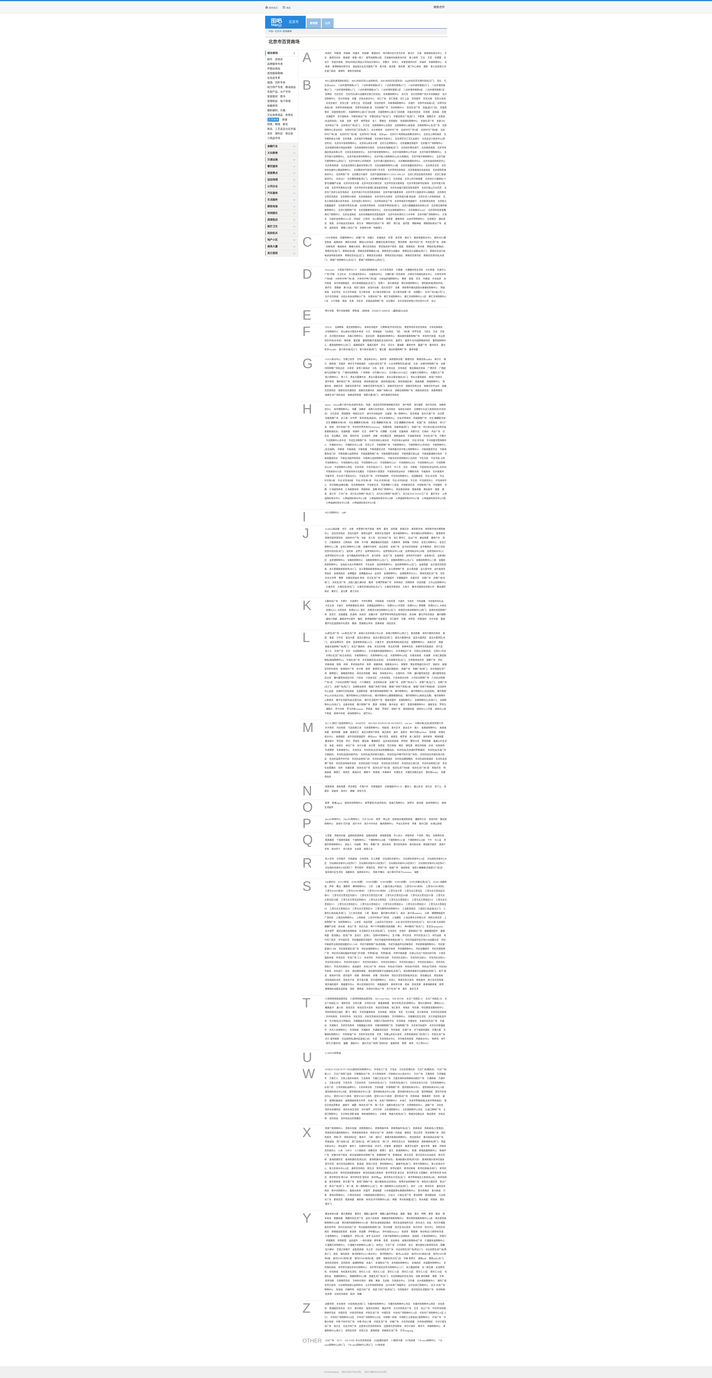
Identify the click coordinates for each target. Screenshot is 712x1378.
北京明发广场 (342, 174)
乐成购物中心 (359, 651)
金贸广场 (387, 555)
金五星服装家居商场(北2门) (372, 569)
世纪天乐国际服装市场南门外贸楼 (348, 953)
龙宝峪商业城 (380, 682)
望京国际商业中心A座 (433, 1087)
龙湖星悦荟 (361, 691)
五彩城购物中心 (392, 1109)
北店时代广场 (391, 130)
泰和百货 (345, 1003)
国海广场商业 (435, 377)
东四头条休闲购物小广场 (353, 296)
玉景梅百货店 (343, 1280)
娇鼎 (357, 542)
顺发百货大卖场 (406, 980)
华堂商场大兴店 (334, 471)
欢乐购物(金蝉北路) (339, 485)
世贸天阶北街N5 (352, 962)
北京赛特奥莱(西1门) (357, 179)
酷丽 (354, 623)
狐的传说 (354, 436)
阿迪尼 (328, 53)
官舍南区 (402, 368)
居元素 (344, 591)
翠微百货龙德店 (374, 255)
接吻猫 (406, 542)
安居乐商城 (337, 62)
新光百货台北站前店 (426, 1155)
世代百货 (406, 935)
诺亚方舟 (361, 791)
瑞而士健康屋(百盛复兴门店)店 (427, 867)
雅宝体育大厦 (331, 1214)
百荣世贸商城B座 (343, 107)
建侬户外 (435, 538)
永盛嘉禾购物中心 (432, 1263)
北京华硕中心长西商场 (360, 161)
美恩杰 (403, 732)
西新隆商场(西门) (430, 1141)
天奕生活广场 (438, 1034)
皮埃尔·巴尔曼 (343, 823)
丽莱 (339, 664)
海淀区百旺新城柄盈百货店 (386, 405)
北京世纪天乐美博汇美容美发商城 (371, 188)
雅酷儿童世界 (370, 1214)
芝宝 (416, 1308)
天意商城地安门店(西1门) (416, 1034)
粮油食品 (290, 87)
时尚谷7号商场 (429, 966)
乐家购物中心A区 (379, 655)
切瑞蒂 (357, 844)
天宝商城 (382, 1012)
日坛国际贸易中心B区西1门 (342, 863)
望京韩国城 (427, 1091)
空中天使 (433, 619)
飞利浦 (406, 331)
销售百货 (372, 1150)
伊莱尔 (443, 1236)
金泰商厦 (423, 564)
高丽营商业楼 (396, 359)
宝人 (374, 121)
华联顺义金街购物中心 (374, 458)
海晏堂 (362, 409)
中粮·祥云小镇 (364, 1321)
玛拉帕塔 (341, 727)
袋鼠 (411, 278)
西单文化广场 (377, 1133)
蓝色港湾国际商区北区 (397, 642)
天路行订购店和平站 (384, 1021)
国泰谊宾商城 (354, 395)
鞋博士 (383, 1150)
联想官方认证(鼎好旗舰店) (386, 669)
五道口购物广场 (433, 1109)
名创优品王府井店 (390, 763)
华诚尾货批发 (414, 436)
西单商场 (417, 1128)
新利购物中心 (386, 1164)
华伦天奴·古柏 (438, 458)
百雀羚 (411, 103)
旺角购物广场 (392, 1087)
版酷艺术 (431, 116)
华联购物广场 (383, 445)
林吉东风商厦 (363, 673)
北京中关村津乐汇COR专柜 (401, 214)
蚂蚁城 (385, 727)
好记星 (441, 413)
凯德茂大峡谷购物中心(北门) (381, 610)
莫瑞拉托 (356, 772)
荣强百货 (370, 867)
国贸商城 (356, 381)
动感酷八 (417, 292)
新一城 (350, 1186)
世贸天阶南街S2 (389, 962)
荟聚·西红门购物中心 (383, 489)
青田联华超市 (429, 844)
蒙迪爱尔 (329, 741)
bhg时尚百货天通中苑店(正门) (419, 81)
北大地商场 (376, 130)
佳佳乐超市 (353, 533)
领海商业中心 (386, 673)
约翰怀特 (349, 1289)
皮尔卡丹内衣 (371, 823)
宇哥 (441, 1276)
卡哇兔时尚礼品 (436, 601)
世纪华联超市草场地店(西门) (389, 940)
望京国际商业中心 (411, 1087)
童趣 (345, 1043)
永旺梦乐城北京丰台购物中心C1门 (386, 1267)
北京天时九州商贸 (383, 196)
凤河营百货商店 (337, 336)
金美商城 (399, 555)
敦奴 (344, 301)
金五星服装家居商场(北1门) (342, 569)
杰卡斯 (365, 542)
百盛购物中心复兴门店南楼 (391, 112)
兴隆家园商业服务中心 (374, 1195)
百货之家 (344, 103)
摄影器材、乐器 (276, 110)
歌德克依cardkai (424, 359)
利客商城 (329, 664)
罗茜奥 (369, 709)
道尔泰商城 (393, 283)
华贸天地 (359, 467)
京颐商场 (409, 582)
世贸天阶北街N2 (418, 957)
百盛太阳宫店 (414, 112)
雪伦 (442, 1199)
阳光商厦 (387, 1227)
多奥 (351, 301)
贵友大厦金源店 (376, 377)
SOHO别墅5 (357, 882)
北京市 (278, 31)
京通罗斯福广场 (383, 582)
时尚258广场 (370, 966)
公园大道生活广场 (377, 364)
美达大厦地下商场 (370, 732)
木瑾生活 (398, 772)
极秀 (379, 529)
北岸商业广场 (331, 125)
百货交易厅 (331, 103)
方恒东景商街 (436, 327)
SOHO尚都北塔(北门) (419, 882)
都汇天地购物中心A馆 (415, 296)
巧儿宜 (438, 840)
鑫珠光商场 (355, 1190)
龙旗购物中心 (405, 700)
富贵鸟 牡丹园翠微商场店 (417, 340)
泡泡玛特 (433, 819)
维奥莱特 (426, 1096)
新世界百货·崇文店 (395, 1173)
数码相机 (366, 975)
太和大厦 (357, 1003)
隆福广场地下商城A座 (400, 686)
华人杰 (397, 467)
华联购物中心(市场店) (419, 445)
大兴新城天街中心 (357, 274)
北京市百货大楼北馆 (372, 183)
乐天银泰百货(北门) (396, 660)
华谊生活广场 (366, 476)
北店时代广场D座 (348, 134)
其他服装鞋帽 (275, 73)
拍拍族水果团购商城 (402, 819)
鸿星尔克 (415, 431)
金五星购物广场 (396, 569)
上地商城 (360, 917)
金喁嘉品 (351, 573)
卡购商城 (379, 601)
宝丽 (349, 121)
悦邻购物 (440, 1289)
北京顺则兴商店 (348, 196)
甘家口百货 (348, 359)
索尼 (405, 989)
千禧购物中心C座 (396, 840)
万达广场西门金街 (343, 1074)
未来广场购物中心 (388, 1100)
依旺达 (379, 1245)
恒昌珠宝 (432, 422)
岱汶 (418, 278)
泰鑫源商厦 (383, 1003)
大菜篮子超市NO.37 (347, 270)
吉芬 (344, 529)
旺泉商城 (414, 1096)
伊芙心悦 (359, 1236)
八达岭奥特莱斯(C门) (395, 85)
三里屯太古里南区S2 (347, 904)
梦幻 (348, 741)
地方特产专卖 (275, 87)
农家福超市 (376, 786)
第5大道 (347, 287)
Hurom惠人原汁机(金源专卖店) (348, 405)
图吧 (276, 22)
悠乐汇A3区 (393, 1272)
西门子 (386, 1141)
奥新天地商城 (354, 71)
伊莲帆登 (341, 1240)
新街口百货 (371, 1164)
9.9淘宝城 (380, 1345)
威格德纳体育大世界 (355, 1100)
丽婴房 (404, 664)
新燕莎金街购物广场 (409, 1182)
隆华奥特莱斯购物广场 (381, 691)
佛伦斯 (347, 340)
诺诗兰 (344, 791)
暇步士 (353, 1146)
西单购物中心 (366, 1128)
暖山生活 (418, 786)
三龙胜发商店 (409, 908)
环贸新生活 (372, 485)
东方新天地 (364, 292)
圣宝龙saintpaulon (434, 926)
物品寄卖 (431, 1114)
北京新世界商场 (367, 205)
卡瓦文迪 (329, 605)
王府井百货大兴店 (419, 1083)
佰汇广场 (381, 98)
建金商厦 (424, 538)
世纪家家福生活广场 (349, 949)
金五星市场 (426, 569)
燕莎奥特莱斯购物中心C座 (355, 1223)
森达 (402, 913)
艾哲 (430, 57)
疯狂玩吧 (370, 336)
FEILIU (328, 327)
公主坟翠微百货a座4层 (400, 364)
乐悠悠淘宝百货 (416, 660)
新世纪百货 (382, 1168)
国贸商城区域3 (405, 381)
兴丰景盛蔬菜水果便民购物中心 (399, 1190)
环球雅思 (437, 485)
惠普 (437, 489)
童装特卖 (394, 1043)
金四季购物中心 (384, 564)
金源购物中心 (390, 573)
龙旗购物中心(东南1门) (426, 700)
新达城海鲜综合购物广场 (362, 1155)
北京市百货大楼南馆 (394, 183)
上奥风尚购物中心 (345, 917)
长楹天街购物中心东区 (399, 1304)
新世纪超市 (395, 1168)
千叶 (430, 840)
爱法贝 (411, 53)
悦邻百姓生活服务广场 (422, 1289)
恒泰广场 (416, 427)
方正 (368, 331)
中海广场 (436, 1317)
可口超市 (394, 619)
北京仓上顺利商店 (432, 134)
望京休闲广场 (401, 1096)
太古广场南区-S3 (414, 998)
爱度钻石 (375, 53)
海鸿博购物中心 (341, 409)
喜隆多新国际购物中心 (396, 1137)
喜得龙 (407, 1133)
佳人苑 (371, 538)
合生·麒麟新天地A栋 (336, 422)
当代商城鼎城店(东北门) (364, 283)
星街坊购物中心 (337, 1195)
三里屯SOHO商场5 (355, 891)
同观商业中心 (422, 1039)
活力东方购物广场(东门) (362, 494)
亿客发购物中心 (429, 1236)
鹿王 (402, 704)
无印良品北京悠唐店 (351, 1118)
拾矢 (347, 971)
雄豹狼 (360, 1199)
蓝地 (348, 642)
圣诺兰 (358, 935)
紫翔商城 (374, 1330)
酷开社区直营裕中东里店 (337, 623)
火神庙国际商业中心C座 (407, 498)
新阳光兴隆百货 (429, 1182)
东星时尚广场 (374, 296)
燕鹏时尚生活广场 (354, 1218)
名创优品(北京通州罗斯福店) (411, 750)
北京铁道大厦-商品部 (405, 196)
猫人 (416, 727)
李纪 (440, 660)
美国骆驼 (340, 736)
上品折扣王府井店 (384, 922)
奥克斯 (392, 66)
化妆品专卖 (273, 77)
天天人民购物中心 (338, 1030)
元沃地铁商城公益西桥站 (350, 1285)
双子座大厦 (362, 980)
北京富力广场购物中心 (432, 143)
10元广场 (329, 1340)
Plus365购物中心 (352, 819)
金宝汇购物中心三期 (350, 547)
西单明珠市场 (381, 1128)
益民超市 (353, 1240)
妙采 (431, 745)
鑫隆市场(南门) (403, 1164)
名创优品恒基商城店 (382, 759)
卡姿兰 (340, 605)
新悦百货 (429, 1186)
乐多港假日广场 (403, 651)
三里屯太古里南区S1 (399, 900)
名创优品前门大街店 (369, 763)
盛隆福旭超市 (431, 931)
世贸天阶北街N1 (400, 957)
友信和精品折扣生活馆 (402, 1276)
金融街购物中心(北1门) (377, 560)
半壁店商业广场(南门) (404, 116)
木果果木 (386, 772)
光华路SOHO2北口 (398, 372)
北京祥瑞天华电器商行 (406, 201)
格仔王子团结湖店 (357, 364)
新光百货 (408, 1155)
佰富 (354, 98)
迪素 (397, 287)
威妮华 (346, 1105)
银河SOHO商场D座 (364, 1258)
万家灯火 (333, 1078)
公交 (327, 23)
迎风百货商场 (331, 1263)
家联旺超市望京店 (334, 538)
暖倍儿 (408, 786)
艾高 (419, 53)
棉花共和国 (420, 745)
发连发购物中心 (354, 327)
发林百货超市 (371, 327)
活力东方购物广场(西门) (388, 494)
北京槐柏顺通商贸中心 (409, 161)
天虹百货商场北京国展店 (377, 1016)
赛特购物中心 (359, 886)
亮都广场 (405, 669)
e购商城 (365, 311)
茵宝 (335, 1254)
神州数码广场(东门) (414, 926)
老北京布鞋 (379, 646)
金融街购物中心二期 (426, 560)
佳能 (363, 538)
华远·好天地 (431, 476)
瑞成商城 (405, 867)
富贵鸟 (399, 340)
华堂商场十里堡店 (376, 471)
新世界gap (376, 1177)
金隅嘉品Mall (365, 573)
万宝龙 (393, 1069)
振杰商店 (359, 1308)
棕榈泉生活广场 (390, 1330)
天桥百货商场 (347, 1025)
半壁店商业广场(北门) (380, 116)
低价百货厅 (387, 287)
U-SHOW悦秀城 (333, 1053)
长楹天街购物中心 (376, 1304)
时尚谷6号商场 (412, 966)
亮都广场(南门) (420, 669)
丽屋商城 (378, 664)
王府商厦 (379, 1087)
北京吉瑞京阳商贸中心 (434, 161)
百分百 (404, 94)
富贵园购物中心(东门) (340, 345)
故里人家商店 (363, 368)
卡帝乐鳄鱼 (366, 601)
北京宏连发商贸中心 (355, 152)
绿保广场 (395, 709)
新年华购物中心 (421, 1164)
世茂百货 (340, 957)
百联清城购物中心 (397, 103)
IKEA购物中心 (332, 512)
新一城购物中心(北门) (367, 1186)
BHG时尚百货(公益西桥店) (365, 81)
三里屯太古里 (395, 891)
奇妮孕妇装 (339, 835)
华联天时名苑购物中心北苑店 (402, 458)
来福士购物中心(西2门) (397, 633)
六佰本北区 (371, 678)
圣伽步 (402, 931)
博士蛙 (396, 223)
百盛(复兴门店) (430, 107)
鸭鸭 (423, 1214)
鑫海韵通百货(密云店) (356, 1159)
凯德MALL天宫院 (396, 605)
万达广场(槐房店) (425, 1069)
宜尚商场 (394, 1240)
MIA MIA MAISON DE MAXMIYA (385, 723)
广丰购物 (365, 372)
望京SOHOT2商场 (363, 1096)
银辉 (378, 1258)
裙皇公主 (368, 849)
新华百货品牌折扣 (345, 1164)
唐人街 (340, 1007)
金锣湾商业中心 (372, 551)
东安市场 (336, 292)
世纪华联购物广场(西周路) (373, 944)
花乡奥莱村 (438, 471)
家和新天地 (417, 529)
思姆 (407, 984)
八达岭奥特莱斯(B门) (372, 85)
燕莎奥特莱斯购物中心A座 (419, 1218)
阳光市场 (417, 1227)
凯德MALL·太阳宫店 (336, 610)
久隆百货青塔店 (392, 587)
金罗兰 (359, 551)
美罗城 (403, 736)
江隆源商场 (334, 542)
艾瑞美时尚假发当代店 (395, 57)
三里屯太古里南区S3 (370, 904)
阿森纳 (347, 53)
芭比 (439, 81)
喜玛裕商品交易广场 (433, 1137)
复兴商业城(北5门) (348, 349)
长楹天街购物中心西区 (424, 1304)
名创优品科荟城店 (424, 759)
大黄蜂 (399, 270)
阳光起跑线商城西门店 (370, 1227)
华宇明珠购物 (381, 476)
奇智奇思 (409, 835)
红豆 (364, 431)
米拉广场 (350, 745)
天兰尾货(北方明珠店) (340, 1021)
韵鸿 (352, 1294)
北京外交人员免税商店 (429, 196)
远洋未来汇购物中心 (418, 1285)
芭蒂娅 (328, 94)
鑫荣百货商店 (358, 1168)
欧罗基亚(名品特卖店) (376, 803)
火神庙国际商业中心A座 (355, 498)
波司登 (406, 223)
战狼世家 (329, 1304)
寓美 (377, 1280)
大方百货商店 (386, 270)
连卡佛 (359, 669)
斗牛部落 (335, 301)
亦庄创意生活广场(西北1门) (409, 1249)
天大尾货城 (422, 1012)
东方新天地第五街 (381, 292)
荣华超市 (359, 867)
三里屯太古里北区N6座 (396, 895)
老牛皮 (439, 646)
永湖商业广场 (382, 1263)
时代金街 (436, 935)
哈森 (368, 405)
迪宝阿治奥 (373, 287)
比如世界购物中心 (416, 219)
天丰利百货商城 (438, 1012)
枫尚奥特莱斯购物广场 (409, 336)
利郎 (346, 664)
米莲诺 (381, 745)
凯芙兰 (332, 614)
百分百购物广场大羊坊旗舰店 (425, 94)
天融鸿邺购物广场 (384, 1025)
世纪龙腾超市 (422, 949)
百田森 (435, 112)
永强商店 (416, 1263)
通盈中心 (354, 1043)
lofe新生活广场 (349, 633)
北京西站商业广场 (383, 201)
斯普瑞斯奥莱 (430, 984)
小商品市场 (273, 138)
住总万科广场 (349, 1326)
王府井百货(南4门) (398, 1083)
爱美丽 (346, 57)
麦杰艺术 (395, 727)
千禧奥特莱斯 (343, 840)
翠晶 (401, 246)
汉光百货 (334, 413)
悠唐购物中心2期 (358, 1276)
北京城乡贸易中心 (383, 139)
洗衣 (269, 133)
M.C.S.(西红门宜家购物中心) (339, 723)
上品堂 (357, 922)
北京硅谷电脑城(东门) (387, 147)
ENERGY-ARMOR (381, 311)
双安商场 (384, 975)
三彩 (371, 886)
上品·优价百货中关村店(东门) (409, 922)
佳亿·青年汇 (400, 538)
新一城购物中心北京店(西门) (394, 1186)
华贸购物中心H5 (426, 462)
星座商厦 (349, 1199)
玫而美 (432, 732)
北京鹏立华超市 (359, 174)
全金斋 (358, 849)
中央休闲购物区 (425, 1321)
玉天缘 (411, 1280)
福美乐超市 (372, 345)
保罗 (356, 121)
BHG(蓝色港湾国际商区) (337, 81)
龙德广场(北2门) (427, 682)
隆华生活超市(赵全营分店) (349, 700)
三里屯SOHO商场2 (435, 886)
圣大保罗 (329, 931)
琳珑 (375, 673)
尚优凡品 (363, 926)
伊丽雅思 (330, 1240)
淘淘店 (406, 1007)
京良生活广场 (339, 582)
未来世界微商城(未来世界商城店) (425, 1100)
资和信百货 (350, 1330)
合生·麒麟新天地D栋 (404, 422)
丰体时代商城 (429, 336)
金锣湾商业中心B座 (414, 551)
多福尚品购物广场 (374, 301)
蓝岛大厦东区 (363, 637)
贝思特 (366, 219)
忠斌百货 (342, 1313)
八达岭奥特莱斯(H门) (368, 90)
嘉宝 (386, 529)
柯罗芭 (411, 619)
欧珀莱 (420, 803)
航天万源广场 (428, 413)
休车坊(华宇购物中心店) (378, 1199)
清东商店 (386, 844)
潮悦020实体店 (366, 242)
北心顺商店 (377, 219)
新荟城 (360, 1164)
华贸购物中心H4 (407, 462)
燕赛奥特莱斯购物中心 (393, 1218)
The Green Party (382, 998)
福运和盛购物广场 (397, 349)
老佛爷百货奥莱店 (424, 646)
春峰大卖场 (354, 246)
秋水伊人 (336, 849)
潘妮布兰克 (420, 819)
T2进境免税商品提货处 (336, 998)
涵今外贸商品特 (374, 413)
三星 (367, 913)
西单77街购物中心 (334, 1128)
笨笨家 (389, 219)
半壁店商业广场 (359, 116)
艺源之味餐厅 (343, 1249)
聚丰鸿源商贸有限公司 (423, 587)
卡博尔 (343, 601)
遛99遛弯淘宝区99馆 (344, 678)
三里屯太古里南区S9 (362, 908)
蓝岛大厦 (350, 637)
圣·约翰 (396, 935)
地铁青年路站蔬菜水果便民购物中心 (420, 287)
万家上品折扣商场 (350, 1078)
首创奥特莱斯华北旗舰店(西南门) (419, 971)
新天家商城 (334, 1182)
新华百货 (329, 1164)
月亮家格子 (403, 1289)
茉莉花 (346, 772)
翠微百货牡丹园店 (394, 255)
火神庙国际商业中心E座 (338, 503)
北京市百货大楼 (351, 183)
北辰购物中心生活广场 (428, 125)
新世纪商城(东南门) (427, 1168)
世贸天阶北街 (382, 957)
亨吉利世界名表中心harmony (366, 427)
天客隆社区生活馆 (417, 1016)
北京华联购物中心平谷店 (404, 152)
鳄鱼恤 (355, 311)
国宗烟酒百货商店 (390, 395)
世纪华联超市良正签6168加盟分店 (422, 940)
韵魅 (359, 1294)
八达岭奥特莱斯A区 (391, 90)
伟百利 (436, 1096)
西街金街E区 (350, 1137)
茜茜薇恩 (329, 840)
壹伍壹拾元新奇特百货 (427, 1245)
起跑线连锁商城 (356, 835)
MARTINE (361, 723)
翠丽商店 (410, 246)
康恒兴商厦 (331, 619)
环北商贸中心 (426, 480)
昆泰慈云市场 (366, 623)
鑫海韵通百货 (336, 1159)
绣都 (394, 1199)
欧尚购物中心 (432, 803)
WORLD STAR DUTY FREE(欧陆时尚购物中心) (348, 1069)
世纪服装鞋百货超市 (362, 940)
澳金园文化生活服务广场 (365, 66)
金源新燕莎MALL (408, 573)
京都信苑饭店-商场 (355, 578)
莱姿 (331, 637)
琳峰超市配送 (347, 673)
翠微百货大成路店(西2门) (414, 251)
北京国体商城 (428, 147)
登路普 (337, 287)
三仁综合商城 (355, 913)
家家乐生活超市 (382, 533)
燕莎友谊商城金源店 (380, 1223)
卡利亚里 (390, 601)
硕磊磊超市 (382, 984)
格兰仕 (437, 359)
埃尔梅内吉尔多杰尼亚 (394, 53)
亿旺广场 (389, 1245)
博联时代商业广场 (375, 223)
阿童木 (356, 53)
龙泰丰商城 (348, 704)
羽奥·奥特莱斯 (423, 1276)
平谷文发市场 (402, 823)
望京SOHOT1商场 (342, 1096)
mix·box (408, 723)
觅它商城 (391, 745)
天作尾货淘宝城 (405, 1039)
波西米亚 (333, 228)
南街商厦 (341, 786)
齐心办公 (398, 835)
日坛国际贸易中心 (391, 859)
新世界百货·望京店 (359, 1177)
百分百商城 (343, 98)
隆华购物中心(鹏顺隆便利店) (389, 695)
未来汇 (403, 1100)
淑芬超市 (347, 975)
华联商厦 (362, 449)
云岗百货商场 (341, 1294)
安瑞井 (422, 62)
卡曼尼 (401, 601)
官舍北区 (390, 368)
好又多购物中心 (387, 418)
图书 (282, 96)
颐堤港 (414, 1231)
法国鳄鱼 (339, 327)
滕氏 (354, 1012)
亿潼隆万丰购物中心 (335, 1245)
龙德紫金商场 (359, 686)
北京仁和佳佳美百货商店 (420, 174)
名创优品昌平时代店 (339, 759)
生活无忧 (392, 931)
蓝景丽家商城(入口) (362, 642)
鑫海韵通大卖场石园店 (433, 1159)
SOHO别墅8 (386, 882)
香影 (434, 1146)
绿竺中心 (367, 713)
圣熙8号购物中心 (381, 935)
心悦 (420, 1186)
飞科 (398, 331)
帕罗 (378, 819)
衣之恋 (369, 1249)
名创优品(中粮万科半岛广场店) (402, 754)
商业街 (289, 133)
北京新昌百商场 (427, 201)
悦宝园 (339, 1289)
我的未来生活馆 (351, 1109)
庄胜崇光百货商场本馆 (370, 1326)
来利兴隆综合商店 (431, 633)
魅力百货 (383, 736)
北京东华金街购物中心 (345, 143)
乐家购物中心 (361, 655)
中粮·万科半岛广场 (345, 1321)
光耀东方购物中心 (419, 372)
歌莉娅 (332, 364)
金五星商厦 (412, 569)
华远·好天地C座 (363, 480)
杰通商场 (395, 542)
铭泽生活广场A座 (381, 768)
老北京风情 (393, 646)
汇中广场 (343, 494)
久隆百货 (330, 587)
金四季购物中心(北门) (405, 564)
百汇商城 (393, 98)
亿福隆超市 (346, 1236)
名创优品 (356, 750)
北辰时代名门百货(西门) (357, 130)
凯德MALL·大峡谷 (437, 605)
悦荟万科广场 (363, 1289)
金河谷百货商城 (410, 547)
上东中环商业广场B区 (378, 917)
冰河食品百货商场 (345, 223)
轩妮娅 (434, 1199)
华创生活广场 (430, 436)
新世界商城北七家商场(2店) (421, 1177)
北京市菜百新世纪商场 (418, 183)
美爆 (345, 732)
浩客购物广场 (331, 418)
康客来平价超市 (347, 619)
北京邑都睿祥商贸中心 (370, 210)
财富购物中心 (346, 237)
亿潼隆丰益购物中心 (435, 1240)
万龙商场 (365, 1078)
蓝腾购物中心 (418, 642)
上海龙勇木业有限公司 (414, 917)
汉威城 (388, 413)
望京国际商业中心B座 (336, 1091)
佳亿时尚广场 (384, 538)
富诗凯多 (433, 345)
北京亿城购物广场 (347, 210)
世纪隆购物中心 (405, 949)
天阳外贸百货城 (366, 1034)
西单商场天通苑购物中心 (337, 1133)
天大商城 (410, 1012)
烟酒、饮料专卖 (276, 82)
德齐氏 (328, 287)
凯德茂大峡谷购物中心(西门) (412, 610)
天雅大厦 (436, 1030)
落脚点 (329, 709)
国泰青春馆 (436, 390)
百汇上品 (404, 98)
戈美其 (342, 364)
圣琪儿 (367, 935)
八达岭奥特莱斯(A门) (348, 85)
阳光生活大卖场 (403, 1227)
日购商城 (352, 859)
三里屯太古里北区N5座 (371, 895)
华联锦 (340, 449)
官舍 (381, 368)
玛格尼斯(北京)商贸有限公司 (429, 723)
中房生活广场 (372, 1313)
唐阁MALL (439, 1003)
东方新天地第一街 (402, 292)
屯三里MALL (422, 1043)
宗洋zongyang (406, 1330)
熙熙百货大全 (398, 1141)
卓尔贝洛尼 (409, 1326)
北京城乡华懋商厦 (363, 139)
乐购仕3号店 (440, 651)
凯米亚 (362, 614)
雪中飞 (328, 1204)
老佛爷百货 (407, 646)
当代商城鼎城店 (341, 283)
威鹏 (354, 1105)
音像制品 (272, 101)
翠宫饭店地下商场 (387, 246)
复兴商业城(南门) (368, 349)
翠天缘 (421, 246)
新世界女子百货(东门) (395, 1177)
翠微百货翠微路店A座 (368, 251)
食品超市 (356, 966)
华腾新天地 (413, 471)
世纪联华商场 (388, 949)
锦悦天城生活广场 (429, 573)
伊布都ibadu (374, 1231)
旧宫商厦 (421, 582)
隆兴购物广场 (363, 704)
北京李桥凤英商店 (396, 170)
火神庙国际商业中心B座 (381, 498)
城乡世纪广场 (416, 242)
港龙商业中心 (370, 359)
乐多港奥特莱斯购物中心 (381, 651)
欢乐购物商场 (358, 485)
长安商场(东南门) (356, 1304)
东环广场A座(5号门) (435, 292)
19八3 (339, 1340)
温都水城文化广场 (395, 1105)
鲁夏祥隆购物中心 (416, 704)
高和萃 (383, 359)
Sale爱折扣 (330, 882)
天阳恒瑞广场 (349, 1034)
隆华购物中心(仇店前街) (423, 691)
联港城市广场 (347, 669)
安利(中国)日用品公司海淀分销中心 (362, 62)
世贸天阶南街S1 (370, 962)
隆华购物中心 (401, 691)
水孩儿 (392, 980)
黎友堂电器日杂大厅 (420, 664)
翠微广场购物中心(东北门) (343, 260)
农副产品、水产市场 (279, 91)
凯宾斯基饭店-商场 (355, 605)
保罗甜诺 (365, 121)
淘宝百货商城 (382, 1007)
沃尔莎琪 (377, 1109)
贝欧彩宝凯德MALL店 (340, 219)
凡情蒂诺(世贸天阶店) (391, 327)
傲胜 (425, 66)
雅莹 (430, 1214)
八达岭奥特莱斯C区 (435, 90)
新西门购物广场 (364, 1182)
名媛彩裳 (349, 768)
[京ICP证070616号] (351, 1372)
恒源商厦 (345, 431)
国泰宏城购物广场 (404, 390)
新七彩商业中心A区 (339, 1168)
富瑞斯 (400, 345)
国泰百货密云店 (413, 386)
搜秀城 (360, 989)
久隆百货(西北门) (346, 587)
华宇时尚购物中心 (400, 476)
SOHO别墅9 (401, 882)
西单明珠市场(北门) (400, 1128)
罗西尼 (385, 709)
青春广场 (374, 844)
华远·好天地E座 (400, 480)
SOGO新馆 (343, 882)
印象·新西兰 (410, 1258)
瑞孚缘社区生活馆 (334, 872)
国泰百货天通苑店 (347, 390)
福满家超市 (359, 345)
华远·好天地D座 (382, 480)
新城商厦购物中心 (428, 1150)
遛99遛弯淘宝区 (422, 673)
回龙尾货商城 (402, 489)
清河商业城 (415, 844)
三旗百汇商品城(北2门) (429, 908)
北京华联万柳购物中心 (423, 156)
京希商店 (398, 582)
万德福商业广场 (362, 1074)
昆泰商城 (379, 623)
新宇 (413, 1186)
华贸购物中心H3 (388, 462)
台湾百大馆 (369, 1003)
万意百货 (347, 1083)
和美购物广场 (420, 418)
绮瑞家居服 (385, 835)
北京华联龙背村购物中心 (359, 156)
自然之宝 (363, 1330)
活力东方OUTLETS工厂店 (415, 494)
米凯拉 (339, 745)
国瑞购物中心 (433, 381)
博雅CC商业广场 (349, 228)
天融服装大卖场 (364, 1025)
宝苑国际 (393, 121)
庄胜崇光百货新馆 (393, 1326)
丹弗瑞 (426, 278)
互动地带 (366, 436)
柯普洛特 (422, 619)
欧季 (327, 803)
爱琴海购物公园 (374, 57)
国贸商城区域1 (371, 381)
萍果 (414, 823)
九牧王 (406, 587)
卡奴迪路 (420, 601)
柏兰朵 (360, 223)
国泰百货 (338, 386)
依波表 (353, 1231)
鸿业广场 (435, 431)
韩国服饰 (346, 413)
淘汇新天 (395, 1007)
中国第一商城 (390, 1317)
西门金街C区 (358, 1141)
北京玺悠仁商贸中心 (362, 201)
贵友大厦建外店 (358, 377)
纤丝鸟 (378, 1146)
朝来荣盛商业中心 (423, 237)
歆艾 (391, 1150)
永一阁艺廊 (427, 1267)
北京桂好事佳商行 (410, 147)
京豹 (442, 573)
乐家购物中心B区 (398, 655)
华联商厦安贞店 (377, 449)
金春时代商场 (369, 547)
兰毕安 (339, 637)
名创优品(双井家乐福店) (373, 754)
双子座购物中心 (378, 980)
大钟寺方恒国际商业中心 (420, 274)
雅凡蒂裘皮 (346, 1214)
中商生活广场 (380, 1321)
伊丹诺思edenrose (390, 1231)
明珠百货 (436, 768)
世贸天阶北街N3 (437, 957)
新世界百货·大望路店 (417, 1173)
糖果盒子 (329, 1007)
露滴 (375, 704)
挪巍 (352, 791)
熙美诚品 (329, 1141)
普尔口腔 (423, 823)
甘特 (359, 359)
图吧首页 (273, 8)
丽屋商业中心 (391, 664)
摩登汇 (337, 772)
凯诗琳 (412, 614)
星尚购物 (417, 1195)
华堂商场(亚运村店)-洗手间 (433, 467)
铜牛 (443, 1039)
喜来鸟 (362, 1137)
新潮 (414, 1150)
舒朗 (357, 975)
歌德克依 (409, 359)
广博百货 (432, 368)
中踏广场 (394, 1321)
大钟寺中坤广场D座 (367, 278)
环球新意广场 (424, 485)
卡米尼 (410, 601)
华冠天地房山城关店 (379, 440)
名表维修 (329, 750)
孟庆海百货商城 (390, 741)
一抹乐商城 (366, 1240)
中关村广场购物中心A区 (405, 1313)
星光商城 (436, 1190)
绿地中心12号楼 (424, 709)
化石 (405, 467)
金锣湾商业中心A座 (393, 551)
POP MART (367, 819)
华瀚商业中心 (336, 445)
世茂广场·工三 (354, 957)
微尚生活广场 (365, 1105)
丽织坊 (436, 664)
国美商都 (419, 381)
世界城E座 (386, 953)
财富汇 (370, 237)
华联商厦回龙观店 (390, 454)
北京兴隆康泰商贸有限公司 (415, 205)
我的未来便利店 (333, 1109)
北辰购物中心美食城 (405, 125)
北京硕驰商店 (365, 196)
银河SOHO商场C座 (342, 1258)
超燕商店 (338, 242)
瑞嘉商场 (349, 872)
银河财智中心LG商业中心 (364, 1254)
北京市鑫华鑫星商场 (393, 192)
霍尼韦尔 (435, 494)
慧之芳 (332, 494)
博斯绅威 (416, 223)
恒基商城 (387, 427)
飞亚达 (427, 331)
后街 (345, 436)
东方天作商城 (349, 292)
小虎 (340, 1150)
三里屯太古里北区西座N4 (353, 900)
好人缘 (344, 418)
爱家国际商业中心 (433, 53)
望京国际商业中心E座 (408, 1091)
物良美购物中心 (369, 1114)
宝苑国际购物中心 (409, 121)
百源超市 (330, 116)
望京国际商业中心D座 (384, 1091)
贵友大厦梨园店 (418, 377)
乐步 (348, 651)
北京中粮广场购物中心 (428, 214)
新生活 (370, 1168)
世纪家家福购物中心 (426, 944)
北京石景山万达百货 (432, 188)
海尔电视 (406, 405)
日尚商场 (364, 859)
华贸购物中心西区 (343, 467)
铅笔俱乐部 (438, 835)
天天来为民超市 (419, 1025)
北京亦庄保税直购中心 (394, 210)
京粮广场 (426, 578)
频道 (288, 8)
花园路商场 (417, 476)
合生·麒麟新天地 (437, 418)
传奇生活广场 (432, 242)
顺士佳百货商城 (435, 980)
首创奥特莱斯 (359, 971)
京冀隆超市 (402, 578)
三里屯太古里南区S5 (416, 904)
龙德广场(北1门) (409, 682)
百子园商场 (343, 116)
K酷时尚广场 (331, 601)
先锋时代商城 (365, 1146)
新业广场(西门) (336, 1186)
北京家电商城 (331, 165)
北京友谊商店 (349, 214)
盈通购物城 (358, 1263)
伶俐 (409, 673)
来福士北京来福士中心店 (371, 633)
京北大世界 (330, 578)
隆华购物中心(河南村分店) (359, 695)
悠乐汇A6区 (436, 1272)
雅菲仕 (358, 1214)
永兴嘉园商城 (412, 1267)
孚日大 (391, 345)
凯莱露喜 (343, 614)
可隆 (403, 619)
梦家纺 (356, 741)
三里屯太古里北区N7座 (422, 895)
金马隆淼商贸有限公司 (358, 555)
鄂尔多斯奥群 (343, 311)
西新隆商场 (413, 1141)
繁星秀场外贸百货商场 (415, 327)
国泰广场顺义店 (384, 390)
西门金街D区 (373, 1141)
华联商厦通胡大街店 (432, 454)
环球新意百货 (408, 485)
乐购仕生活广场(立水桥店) (339, 655)
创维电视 (330, 246)
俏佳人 (348, 844)
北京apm (383, 134)
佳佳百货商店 (338, 533)
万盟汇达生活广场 (381, 1078)
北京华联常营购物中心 (378, 152)
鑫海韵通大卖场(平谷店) (381, 1159)
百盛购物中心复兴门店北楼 (362, 112)
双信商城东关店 (333, 980)
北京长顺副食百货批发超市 (372, 214)
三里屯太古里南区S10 (422, 900)
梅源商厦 (439, 736)
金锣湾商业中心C (435, 551)
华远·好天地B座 (345, 480)
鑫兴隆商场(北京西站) (385, 1182)
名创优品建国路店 (404, 759)
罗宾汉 (442, 704)
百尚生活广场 (413, 107)
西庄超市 (342, 1146)
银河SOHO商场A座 (421, 1254)
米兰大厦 (361, 745)
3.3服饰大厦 (397, 1340)
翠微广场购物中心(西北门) (372, 260)
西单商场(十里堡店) (434, 1128)
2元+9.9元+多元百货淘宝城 (358, 1340)
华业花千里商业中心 (347, 476)
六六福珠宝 (365, 682)
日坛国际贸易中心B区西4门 (431, 863)
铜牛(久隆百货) (333, 1043)
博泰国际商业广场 (432, 223)
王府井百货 (360, 1083)
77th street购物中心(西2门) (360, 1345)
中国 (270, 31)
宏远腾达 (336, 436)
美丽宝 (394, 736)
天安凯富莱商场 (367, 1012)
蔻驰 (443, 619)
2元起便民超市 (381, 1340)
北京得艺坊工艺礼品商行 (407, 139)
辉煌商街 (365, 489)
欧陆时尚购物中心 (353, 803)
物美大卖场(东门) (397, 1114)
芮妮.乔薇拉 (379, 872)
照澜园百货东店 (337, 1308)
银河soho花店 (402, 1254)
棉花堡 (409, 745)
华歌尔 (442, 436)
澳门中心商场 (414, 66)
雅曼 (409, 1214)
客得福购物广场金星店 (376, 619)
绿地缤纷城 (408, 709)
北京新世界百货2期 (347, 205)
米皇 (331, 745)
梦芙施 (340, 741)
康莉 (360, 619)
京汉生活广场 (373, 578)
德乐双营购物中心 (410, 283)
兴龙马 (391, 1195)
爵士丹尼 (354, 591)
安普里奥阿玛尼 (409, 62)
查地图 (314, 23)
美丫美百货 (415, 736)
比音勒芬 (431, 219)
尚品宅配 (367, 922)
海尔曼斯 (418, 405)
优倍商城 (333, 1272)
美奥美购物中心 (429, 727)
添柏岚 (392, 1012)
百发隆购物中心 (391, 94)
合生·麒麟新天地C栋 (381, 422)
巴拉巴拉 (338, 94)
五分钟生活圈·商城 (349, 1114)
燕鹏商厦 (338, 1218)
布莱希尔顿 (365, 228)
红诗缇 (393, 431)
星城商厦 (377, 1190)
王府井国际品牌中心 (346, 1087)
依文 (410, 1245)
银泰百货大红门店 (392, 1258)
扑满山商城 (436, 823)
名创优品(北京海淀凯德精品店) (379, 750)
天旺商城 (395, 1030)
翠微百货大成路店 (391, 251)
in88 (344, 512)
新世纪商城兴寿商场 (373, 1173)
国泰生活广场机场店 (335, 395)
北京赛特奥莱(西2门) (380, 179)
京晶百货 (414, 578)
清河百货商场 (400, 844)
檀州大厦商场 (424, 1003)
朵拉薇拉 (390, 301)
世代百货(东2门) (422, 935)
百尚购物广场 (381, 107)
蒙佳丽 (365, 741)
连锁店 (279, 59)
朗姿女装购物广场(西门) (337, 646)
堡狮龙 (382, 121)
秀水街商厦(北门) (407, 1199)
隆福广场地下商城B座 (424, 686)
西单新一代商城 (394, 1133)
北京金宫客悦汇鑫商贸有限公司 (356, 165)
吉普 (351, 529)
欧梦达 (410, 803)
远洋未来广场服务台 (396, 1285)
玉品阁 (386, 1280)
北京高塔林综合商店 (364, 147)
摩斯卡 (367, 772)
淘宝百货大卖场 (365, 1007)
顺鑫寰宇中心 (347, 984)
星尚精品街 (430, 1195)
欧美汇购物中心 (397, 803)
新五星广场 (348, 1182)
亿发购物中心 (331, 1236)
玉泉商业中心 (398, 1280)
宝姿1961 (440, 121)
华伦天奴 (423, 458)
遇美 (370, 1280)
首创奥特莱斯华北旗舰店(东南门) (384, 971)
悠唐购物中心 (340, 1276)
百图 (444, 112)
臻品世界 (386, 1308)
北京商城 (397, 179)
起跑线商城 (371, 835)
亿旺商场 (401, 1245)
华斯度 (413, 467)
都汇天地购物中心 (393, 296)
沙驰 (427, 913)
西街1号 (338, 1137)
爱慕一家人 (357, 57)
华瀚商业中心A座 (353, 445)
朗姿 (441, 642)
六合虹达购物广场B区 (346, 682)
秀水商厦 (423, 1199)
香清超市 (397, 1146)
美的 (395, 732)
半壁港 (421, 116)
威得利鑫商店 (336, 1100)
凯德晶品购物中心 (376, 605)
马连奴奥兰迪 (354, 727)
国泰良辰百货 (422, 390)
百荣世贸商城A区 (426, 103)
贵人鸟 (344, 377)
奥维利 (341, 71)
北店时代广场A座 (409, 130)
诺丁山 (438, 786)
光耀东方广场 (437, 372)
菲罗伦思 (416, 331)
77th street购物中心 (427, 1340)
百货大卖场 (440, 98)
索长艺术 (414, 989)
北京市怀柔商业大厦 (342, 188)
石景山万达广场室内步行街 (422, 953)
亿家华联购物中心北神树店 (396, 1236)
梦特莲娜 (426, 741)
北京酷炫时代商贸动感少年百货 (369, 170)
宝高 (342, 121)
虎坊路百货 (385, 436)
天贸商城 (400, 1021)
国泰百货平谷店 (431, 386)
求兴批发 (347, 849)
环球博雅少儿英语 (390, 485)
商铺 (284, 119)
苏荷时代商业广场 (375, 989)
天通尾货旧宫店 (380, 1030)
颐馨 (442, 1245)
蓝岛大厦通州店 (403, 637)
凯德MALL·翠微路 (416, 605)
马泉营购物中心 (372, 727)
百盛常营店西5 (339, 112)
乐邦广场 (338, 651)
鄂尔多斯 (329, 311)
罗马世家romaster (355, 709)
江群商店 (347, 542)
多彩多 (359, 301)
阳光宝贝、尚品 (423, 1223)
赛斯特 (346, 886)
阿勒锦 (337, 53)
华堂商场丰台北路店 (354, 471)
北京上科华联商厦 (414, 179)
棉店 (401, 745)
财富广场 (360, 237)
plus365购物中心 (333, 819)
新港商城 (397, 1155)
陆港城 (383, 704)
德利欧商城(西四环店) (432, 283)
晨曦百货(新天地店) (385, 242)
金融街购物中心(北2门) (402, 560)
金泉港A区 (429, 555)
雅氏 (416, 1214)
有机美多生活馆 (348, 1272)
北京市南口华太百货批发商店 (366, 192)
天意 (379, 1034)
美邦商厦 (336, 732)
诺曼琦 (335, 791)
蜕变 (411, 1043)
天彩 (400, 1012)
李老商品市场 (357, 664)
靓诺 (371, 582)
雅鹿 (402, 1214)
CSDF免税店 (331, 237)
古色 (374, 368)
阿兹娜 (365, 53)
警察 (341, 578)
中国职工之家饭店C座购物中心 (414, 1317)
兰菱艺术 (379, 642)
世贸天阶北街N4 (333, 962)
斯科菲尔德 (396, 984)
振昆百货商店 (372, 1308)
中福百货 (386, 1313)
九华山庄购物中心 (437, 582)
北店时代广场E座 (368, 134)
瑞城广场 (393, 867)
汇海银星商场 (352, 489)
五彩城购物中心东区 (413, 1109)
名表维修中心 (343, 750)
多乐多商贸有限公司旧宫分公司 (413, 301)
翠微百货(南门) (332, 251)
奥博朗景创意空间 (341, 66)
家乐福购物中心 (401, 533)
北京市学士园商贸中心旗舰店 (420, 192)
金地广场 (394, 547)
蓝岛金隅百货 (336, 642)
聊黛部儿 (333, 673)
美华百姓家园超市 (356, 736)
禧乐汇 (378, 1137)
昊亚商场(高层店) (368, 418)
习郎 (370, 1137)
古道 (415, 364)
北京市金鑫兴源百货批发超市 (404, 188)
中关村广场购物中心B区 (342, 1317)
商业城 (341, 926)
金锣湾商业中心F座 (334, 555)
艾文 (423, 57)
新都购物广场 (383, 1155)
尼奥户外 (364, 786)
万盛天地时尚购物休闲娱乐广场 (408, 1078)
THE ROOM (398, 998)
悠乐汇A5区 (422, 1272)
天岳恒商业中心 (387, 1039)
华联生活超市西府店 (350, 458)
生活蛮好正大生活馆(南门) (372, 931)
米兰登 (372, 745)
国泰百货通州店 (366, 390)
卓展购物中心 (434, 1326)
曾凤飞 (408, 237)
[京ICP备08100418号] (375, 1372)
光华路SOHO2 (379, 372)
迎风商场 (345, 1263)
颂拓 (352, 989)
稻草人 (381, 283)
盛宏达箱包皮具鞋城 (347, 931)
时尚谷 (382, 966)
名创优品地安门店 (361, 759)
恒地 (331, 427)
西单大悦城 (351, 1128)
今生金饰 (369, 564)
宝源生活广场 (427, 121)
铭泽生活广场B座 (401, 768)
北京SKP (340, 179)
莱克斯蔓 (415, 633)
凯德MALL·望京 (357, 610)
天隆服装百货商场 (362, 1021)
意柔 (385, 1240)
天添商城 (354, 1030)
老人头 (328, 651)
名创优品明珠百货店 (346, 763)
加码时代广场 (352, 538)
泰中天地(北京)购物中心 (404, 1003)
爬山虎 (386, 819)
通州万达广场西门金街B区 (375, 1043)
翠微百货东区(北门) (354, 255)
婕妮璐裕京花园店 (380, 542)
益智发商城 (358, 1249)
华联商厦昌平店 (429, 449)
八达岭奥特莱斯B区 (413, 90)
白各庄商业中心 (367, 98)
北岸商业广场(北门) (350, 125)
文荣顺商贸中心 (414, 1105)
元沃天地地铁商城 (374, 1285)
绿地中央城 (339, 713)
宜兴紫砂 (329, 1249)
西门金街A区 (343, 1141)
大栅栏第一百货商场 (395, 274)
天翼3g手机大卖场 (393, 1034)
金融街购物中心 (355, 560)
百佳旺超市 (379, 103)
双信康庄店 (425, 975)
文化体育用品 (275, 115)
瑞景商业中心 (363, 872)
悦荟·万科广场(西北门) (384, 1289)
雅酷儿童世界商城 (389, 1214)
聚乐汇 (335, 591)
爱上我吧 (413, 57)
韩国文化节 (358, 413)
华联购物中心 (399, 445)
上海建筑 (396, 917)
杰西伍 (415, 542)
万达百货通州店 (407, 1069)
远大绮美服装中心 (426, 1280)
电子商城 (285, 101)
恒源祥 (356, 431)
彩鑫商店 (381, 237)
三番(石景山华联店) (392, 886)
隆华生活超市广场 (373, 700)
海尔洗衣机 (430, 405)
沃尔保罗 (365, 1109)
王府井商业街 (365, 1087)
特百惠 (415, 1007)
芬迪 (435, 331)
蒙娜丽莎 (375, 741)
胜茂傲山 (336, 935)
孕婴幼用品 (273, 68)
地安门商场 (359, 287)
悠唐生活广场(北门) (378, 1276)
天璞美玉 (333, 1025)
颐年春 (377, 1240)
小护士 (348, 1150)
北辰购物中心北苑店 (382, 125)
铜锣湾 (435, 1039)
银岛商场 (344, 1254)
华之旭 (413, 480)
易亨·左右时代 (373, 1236)
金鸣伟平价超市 (414, 555)
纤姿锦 (387, 1146)
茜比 (428, 835)
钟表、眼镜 (273, 124)
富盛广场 (422, 345)
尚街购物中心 (345, 922)
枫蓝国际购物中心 (386, 336)
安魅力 (386, 62)
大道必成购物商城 (368, 270)
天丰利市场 (345, 1016)
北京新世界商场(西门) (388, 205)
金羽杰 (378, 573)
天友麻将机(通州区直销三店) (356, 1039)
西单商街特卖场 (360, 1133)
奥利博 (401, 66)
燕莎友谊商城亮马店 (403, 1223)
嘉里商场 (440, 533)
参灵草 (398, 237)
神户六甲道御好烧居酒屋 (382, 926)
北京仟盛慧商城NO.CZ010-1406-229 (387, 174)
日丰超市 (341, 859)
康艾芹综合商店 (426, 614)
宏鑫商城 (403, 431)
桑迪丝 (375, 913)
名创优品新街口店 (431, 763)
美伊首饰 (427, 736)
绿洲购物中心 (354, 713)
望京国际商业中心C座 (360, 1091)
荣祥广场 (382, 867)
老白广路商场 (358, 646)
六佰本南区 (384, 678)
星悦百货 (338, 1199)
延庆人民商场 (372, 1218)
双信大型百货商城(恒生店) (405, 975)
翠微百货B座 (348, 251)
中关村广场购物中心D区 (369, 1317)
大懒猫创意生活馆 (414, 270)
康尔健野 (441, 614)
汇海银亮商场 (336, 489)
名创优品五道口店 (410, 763)
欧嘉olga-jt (337, 803)
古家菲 (350, 368)
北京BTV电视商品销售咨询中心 (405, 134)
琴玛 (365, 844)
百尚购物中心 (397, 107)
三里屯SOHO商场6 (376, 891)
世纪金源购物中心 (370, 949)
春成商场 (341, 246)
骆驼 (377, 709)
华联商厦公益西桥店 (348, 454)
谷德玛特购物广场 (429, 364)
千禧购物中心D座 (416, 840)
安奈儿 (395, 62)
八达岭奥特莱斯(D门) (418, 85)
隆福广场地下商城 (377, 686)
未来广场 (372, 1100)
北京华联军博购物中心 (430, 152)
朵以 (433, 301)
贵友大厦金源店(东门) (397, 377)
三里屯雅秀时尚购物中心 (387, 908)
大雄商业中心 (375, 274)
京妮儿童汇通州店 (357, 582)
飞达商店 (388, 331)
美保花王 (354, 732)
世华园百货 (343, 940)
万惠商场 (429, 1074)
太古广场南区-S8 (434, 998)
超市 (269, 59)
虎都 (375, 436)
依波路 (362, 1231)
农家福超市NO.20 (393, 786)
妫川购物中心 (331, 377)
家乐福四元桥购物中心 (422, 533)
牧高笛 (376, 772)
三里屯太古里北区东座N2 (344, 895)
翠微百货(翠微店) (435, 246)
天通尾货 (365, 1030)
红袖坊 (425, 431)
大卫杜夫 (341, 274)
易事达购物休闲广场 (412, 1240)
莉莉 (369, 664)
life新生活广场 (332, 633)
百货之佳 (355, 103)
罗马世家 (339, 709)
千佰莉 (420, 835)
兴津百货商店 (354, 1195)
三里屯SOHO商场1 (414, 886)
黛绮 (404, 278)
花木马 (388, 467)
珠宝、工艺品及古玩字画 (281, 129)
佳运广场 (412, 538)
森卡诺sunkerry (415, 913)
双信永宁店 (348, 980)
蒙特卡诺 (414, 741)
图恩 (404, 1043)
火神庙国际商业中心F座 (364, 503)
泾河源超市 (388, 578)
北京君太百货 (432, 165)
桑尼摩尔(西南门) (389, 913)
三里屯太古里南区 (377, 900)
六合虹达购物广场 (420, 678)
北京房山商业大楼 (368, 143)
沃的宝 (439, 1105)
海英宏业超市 (404, 409)
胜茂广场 (347, 935)
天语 (375, 1039)
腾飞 (347, 1012)
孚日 (383, 345)
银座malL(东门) (436, 1258)
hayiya (328, 405)
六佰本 (359, 678)
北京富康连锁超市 (409, 143)
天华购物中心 (398, 1016)
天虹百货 (357, 1016)
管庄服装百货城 (417, 368)
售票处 (289, 115)
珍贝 (349, 1308)
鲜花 (285, 124)
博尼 (388, 223)
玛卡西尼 (329, 727)
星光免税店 (423, 1190)
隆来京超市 (390, 700)
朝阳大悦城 (350, 242)
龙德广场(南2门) (342, 686)
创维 (443, 242)
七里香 (328, 835)
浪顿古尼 (431, 642)
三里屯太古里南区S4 (393, 904)
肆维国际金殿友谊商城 (336, 989)
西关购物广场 (432, 1133)
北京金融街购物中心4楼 (386, 165)
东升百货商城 (331, 296)
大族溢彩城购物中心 (389, 278)
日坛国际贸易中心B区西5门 (338, 867)
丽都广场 (430, 660)
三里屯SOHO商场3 (334, 891)
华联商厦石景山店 (410, 454)
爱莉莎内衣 (334, 57)
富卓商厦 (413, 349)
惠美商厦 (416, 489)
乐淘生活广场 (353, 660)
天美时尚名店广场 (428, 1021)
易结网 (415, 1236)
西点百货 (418, 1133)
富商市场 (410, 345)
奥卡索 (383, 66)
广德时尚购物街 (350, 372)
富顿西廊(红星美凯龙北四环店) (378, 340)
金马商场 (376, 555)
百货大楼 (427, 98)
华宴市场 (329, 476)
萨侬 (331, 886)
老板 (369, 646)
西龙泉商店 (415, 1137)
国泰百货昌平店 (353, 386)
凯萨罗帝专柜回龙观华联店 (393, 614)
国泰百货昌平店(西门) (374, 386)
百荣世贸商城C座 (363, 107)
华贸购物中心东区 (350, 462)
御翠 (434, 1276)
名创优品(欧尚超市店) (347, 754)
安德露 (438, 57)
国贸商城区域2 (388, 381)
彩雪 (390, 237)
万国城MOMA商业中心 (399, 1074)
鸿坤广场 (373, 431)
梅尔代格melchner (418, 732)
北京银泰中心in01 (417, 210)
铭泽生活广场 (363, 768)
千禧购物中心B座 (376, 840)
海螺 (354, 409)
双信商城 (438, 975)
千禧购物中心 (359, 840)
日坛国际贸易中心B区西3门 (402, 863)
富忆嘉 (382, 349)
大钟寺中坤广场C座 (345, 278)
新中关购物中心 (339, 1190)
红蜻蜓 (383, 431)
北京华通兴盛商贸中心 (384, 161)
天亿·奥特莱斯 (332, 1039)
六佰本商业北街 (401, 678)
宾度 (331, 223)
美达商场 (386, 732)
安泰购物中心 (435, 62)
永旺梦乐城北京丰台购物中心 (352, 1267)
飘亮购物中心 (386, 823)
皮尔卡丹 (357, 823)
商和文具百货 (435, 917)
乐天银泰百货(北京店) (373, 660)
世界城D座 (372, 953)
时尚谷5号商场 (395, 966)
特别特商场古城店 (334, 1012)
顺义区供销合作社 (366, 984)
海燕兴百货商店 (376, 409)
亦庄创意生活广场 (384, 1249)
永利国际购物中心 (400, 1263)
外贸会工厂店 (380, 1069)
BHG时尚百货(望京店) (392, 81)
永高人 (369, 1263)
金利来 (349, 551)
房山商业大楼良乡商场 (352, 331)
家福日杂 (404, 529)
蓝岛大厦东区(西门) (382, 637)
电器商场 (272, 105)
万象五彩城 (334, 1083)
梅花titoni (372, 736)
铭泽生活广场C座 (420, 768)
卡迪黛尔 (354, 601)
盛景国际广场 (415, 931)
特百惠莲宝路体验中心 (432, 1007)
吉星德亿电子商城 (365, 529)
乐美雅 (427, 655)
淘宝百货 (350, 1007)
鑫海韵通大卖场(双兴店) (407, 1159)
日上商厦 (375, 859)
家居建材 (272, 96)
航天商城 (414, 413)
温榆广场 (429, 1105)
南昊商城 (329, 786)
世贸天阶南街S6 (342, 966)
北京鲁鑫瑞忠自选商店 (419, 170)
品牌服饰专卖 (275, 64)
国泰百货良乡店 (395, 386)
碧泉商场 (399, 219)
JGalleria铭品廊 (332, 529)
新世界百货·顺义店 (338, 1177)
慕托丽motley (432, 772)
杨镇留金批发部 (339, 1231)
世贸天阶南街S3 (407, 962)
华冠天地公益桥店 (400, 440)
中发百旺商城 (356, 1313)
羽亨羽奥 (329, 1280)
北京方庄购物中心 (389, 143)
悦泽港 (328, 1294)
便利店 (279, 133)
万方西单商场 (379, 1074)
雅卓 (438, 1214)
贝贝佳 (366, 125)
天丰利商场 (331, 1016)
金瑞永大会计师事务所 (351, 564)
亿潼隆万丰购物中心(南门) (361, 1245)
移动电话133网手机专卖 (432, 1231)
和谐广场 (421, 422)
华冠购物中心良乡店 (336, 440)
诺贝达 (428, 786)
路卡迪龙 (393, 704)
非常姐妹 (377, 331)
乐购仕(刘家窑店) (422, 651)
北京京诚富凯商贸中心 (412, 165)
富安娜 (356, 340)
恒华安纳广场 (343, 427)
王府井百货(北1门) (377, 1083)
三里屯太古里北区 (413, 891)
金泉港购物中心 (337, 560)
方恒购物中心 (331, 331)
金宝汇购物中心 (429, 542)
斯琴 (441, 984)
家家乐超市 (366, 533)
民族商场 (440, 745)
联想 (368, 669)
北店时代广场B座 (429, 130)
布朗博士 (377, 228)
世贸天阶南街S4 (425, 962)
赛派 (338, 886)
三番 (378, 886)
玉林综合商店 (359, 1280)
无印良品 (333, 1118)
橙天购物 (402, 242)
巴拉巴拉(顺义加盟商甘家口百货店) (363, 94)
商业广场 (351, 926)
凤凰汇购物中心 (355, 336)
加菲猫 (394, 529)
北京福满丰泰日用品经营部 (338, 147)
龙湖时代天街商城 (345, 691)
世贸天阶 (368, 957)
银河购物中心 (386, 1254)
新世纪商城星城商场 (350, 1173)
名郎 (340, 768)
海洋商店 (390, 409)
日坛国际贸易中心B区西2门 (372, 863)
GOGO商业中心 (333, 359)
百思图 (426, 112)
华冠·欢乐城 (418, 440)
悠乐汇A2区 (379, 1272)
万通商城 (431, 1078)
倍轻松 (357, 219)
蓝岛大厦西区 (419, 637)
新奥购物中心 (402, 1150)
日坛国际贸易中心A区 (414, 859)
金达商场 (383, 547)
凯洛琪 (353, 614)
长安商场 (341, 1304)
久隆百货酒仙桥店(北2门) (369, 587)
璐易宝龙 (432, 704)
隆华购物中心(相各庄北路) (419, 695)
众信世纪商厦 (408, 1321)
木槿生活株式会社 (414, 772)
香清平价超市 (411, 1146)
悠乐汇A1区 (365, 1272)
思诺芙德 (416, 984)
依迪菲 (405, 1231)
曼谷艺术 (407, 727)
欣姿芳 (366, 1190)
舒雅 (375, 975)
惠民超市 (427, 489)
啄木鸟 (421, 1326)
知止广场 (425, 1308)
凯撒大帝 (373, 614)
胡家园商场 (399, 436)
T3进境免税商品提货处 (361, 998)
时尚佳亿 (338, 971)
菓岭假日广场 (343, 381)
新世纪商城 (409, 1168)
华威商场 (425, 471)
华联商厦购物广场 (370, 454)
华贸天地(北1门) (374, 467)
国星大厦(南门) (371, 395)
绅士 (400, 926)
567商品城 (410, 1340)
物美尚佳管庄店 (416, 1114)
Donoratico (330, 270)
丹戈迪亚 (436, 278)
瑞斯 (416, 872)
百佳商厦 (367, 103)
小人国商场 (360, 1150)
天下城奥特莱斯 (421, 1030)
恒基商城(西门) (401, 427)
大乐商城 (430, 270)
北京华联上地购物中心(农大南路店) (391, 156)
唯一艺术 (379, 1105)
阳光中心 (429, 1227)
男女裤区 (352, 786)
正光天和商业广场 (402, 1308)
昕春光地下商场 (339, 1155)
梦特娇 (404, 741)
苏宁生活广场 (393, 989)
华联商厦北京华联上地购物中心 (403, 449)
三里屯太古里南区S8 (339, 908)
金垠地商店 (339, 573)
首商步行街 (334, 975)
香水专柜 (425, 1146)
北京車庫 (347, 139)
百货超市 (416, 98)
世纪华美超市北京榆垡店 (400, 944)
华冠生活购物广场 (357, 440)
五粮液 (383, 1114)
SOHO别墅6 (372, 882)
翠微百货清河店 (413, 255)
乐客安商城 (415, 655)
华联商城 (351, 449)
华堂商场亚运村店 (396, 471)
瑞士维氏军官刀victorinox (399, 872)
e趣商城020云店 (400, 311)
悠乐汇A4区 (407, 1272)
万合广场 (418, 1074)
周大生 (337, 1326)
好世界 (353, 418)
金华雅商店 (425, 547)
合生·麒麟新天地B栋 (359, 422)
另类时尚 (400, 673)
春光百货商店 (369, 246)
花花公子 (369, 445)
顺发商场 (420, 980)
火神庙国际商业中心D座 (434, 498)
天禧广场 (406, 1030)
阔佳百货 (391, 623)
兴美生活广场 (404, 1195)
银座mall (422, 1258)
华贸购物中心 (331, 462)
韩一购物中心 (401, 413)
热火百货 (329, 859)
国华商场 (329, 381)
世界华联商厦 (400, 953)
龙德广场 (393, 682)
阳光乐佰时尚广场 (347, 1227)
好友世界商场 (404, 418)
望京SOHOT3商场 (383, 1096)
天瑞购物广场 (402, 1025)
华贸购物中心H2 (369, 462)
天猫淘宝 (412, 1021)
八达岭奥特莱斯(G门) (344, 90)
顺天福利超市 (331, 984)
